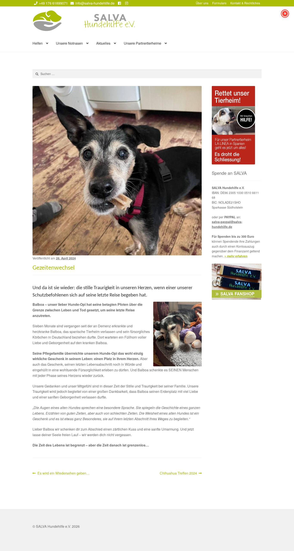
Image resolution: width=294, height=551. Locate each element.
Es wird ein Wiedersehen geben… (63, 473)
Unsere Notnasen (69, 43)
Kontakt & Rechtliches (245, 3)
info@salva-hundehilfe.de (95, 3)
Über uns (202, 3)
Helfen (37, 43)
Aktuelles (103, 43)
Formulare (219, 3)
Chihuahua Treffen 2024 (178, 473)
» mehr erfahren (236, 256)
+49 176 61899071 (53, 3)
